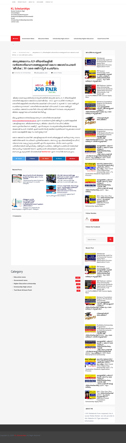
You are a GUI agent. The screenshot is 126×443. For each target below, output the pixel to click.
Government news (20, 280)
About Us (31, 2)
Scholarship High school (61, 38)
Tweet (20, 158)
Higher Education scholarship (25, 283)
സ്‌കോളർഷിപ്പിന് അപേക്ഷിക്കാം (103, 118)
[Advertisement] (79, 20)
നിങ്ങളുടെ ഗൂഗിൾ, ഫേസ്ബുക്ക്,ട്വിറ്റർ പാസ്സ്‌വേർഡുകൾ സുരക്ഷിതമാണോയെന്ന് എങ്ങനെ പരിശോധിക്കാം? (33, 203)
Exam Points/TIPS (103, 38)
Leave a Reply (57, 72)
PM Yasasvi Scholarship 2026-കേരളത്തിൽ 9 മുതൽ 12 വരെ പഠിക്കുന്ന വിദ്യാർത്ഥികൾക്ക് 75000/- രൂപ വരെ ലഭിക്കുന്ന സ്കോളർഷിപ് (98, 76)
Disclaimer (40, 2)
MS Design (84, 440)
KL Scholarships (20, 8)
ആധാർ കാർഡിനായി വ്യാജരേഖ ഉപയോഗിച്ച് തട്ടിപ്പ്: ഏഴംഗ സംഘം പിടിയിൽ (33, 176)
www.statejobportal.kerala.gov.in (24, 121)
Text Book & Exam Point (23, 290)
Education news (20, 277)
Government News (28, 38)
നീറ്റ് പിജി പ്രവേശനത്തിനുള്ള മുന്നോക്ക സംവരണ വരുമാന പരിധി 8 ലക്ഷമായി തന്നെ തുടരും (67, 176)
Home (16, 38)
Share (33, 158)
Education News (43, 38)
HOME (13, 2)
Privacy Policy (22, 2)
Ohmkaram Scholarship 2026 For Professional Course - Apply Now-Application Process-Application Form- (105, 62)
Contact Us (49, 2)
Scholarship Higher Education (84, 38)
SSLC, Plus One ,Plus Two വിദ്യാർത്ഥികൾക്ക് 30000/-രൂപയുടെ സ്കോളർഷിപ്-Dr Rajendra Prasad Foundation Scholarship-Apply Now (99, 201)
